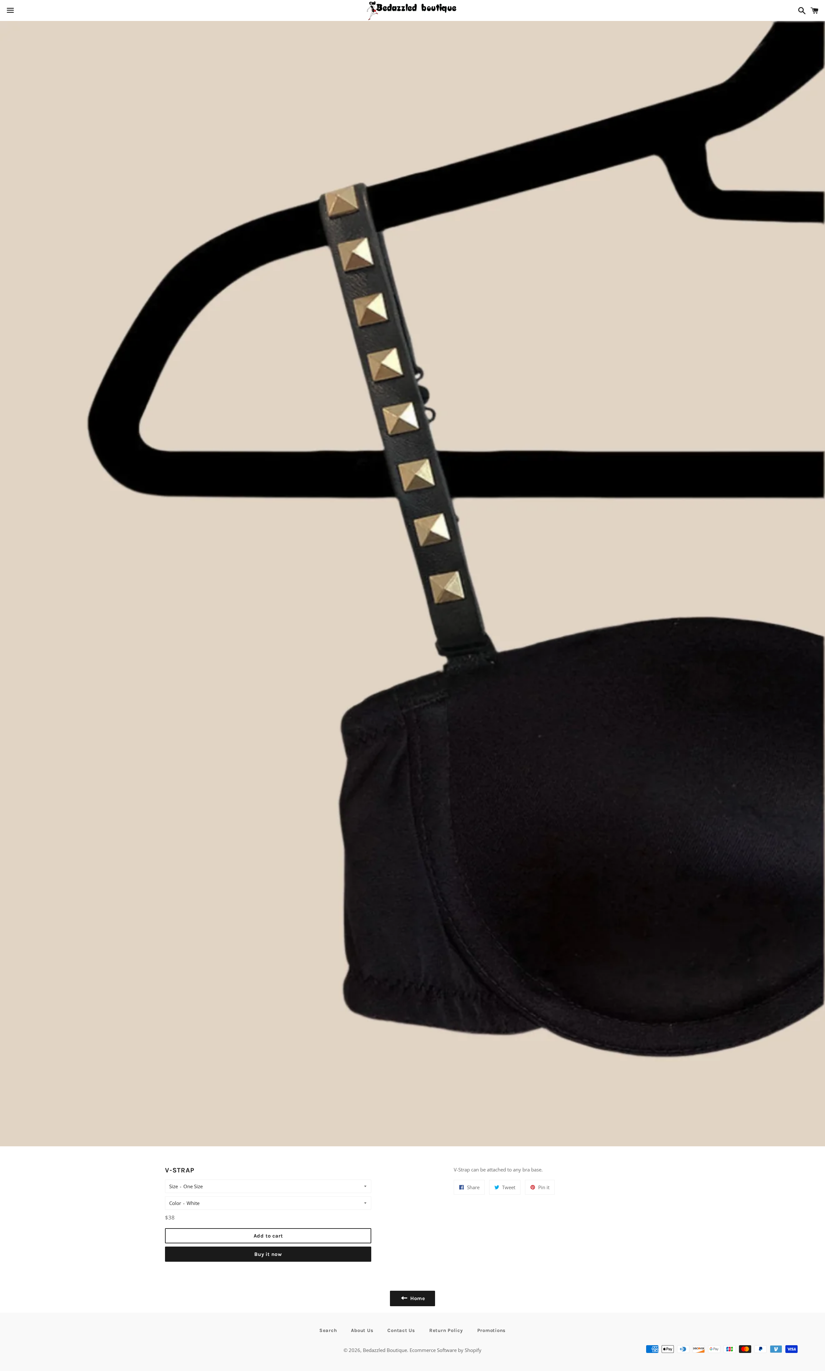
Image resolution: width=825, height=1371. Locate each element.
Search (328, 1330)
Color (175, 1203)
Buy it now (268, 1254)
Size (173, 1186)
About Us (362, 1330)
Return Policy (446, 1330)
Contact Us (401, 1330)
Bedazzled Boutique (385, 1350)
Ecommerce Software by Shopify (445, 1350)
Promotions (491, 1330)
